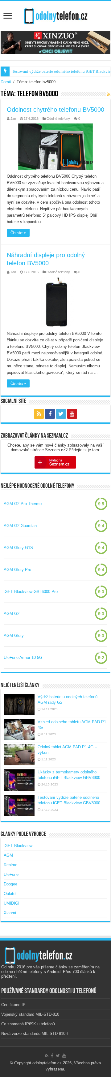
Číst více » (18, 233)
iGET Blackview (18, 845)
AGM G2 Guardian (20, 525)
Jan (13, 118)
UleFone (11, 874)
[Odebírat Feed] (108, 94)
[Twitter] (61, 414)
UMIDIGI (11, 903)
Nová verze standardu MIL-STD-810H (34, 1033)
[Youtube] (72, 414)
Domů (6, 82)
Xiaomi (10, 912)
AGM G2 (11, 613)
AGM (8, 855)
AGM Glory (14, 635)
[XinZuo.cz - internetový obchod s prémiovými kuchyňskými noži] (55, 42)
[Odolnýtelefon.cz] (55, 14)
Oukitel (10, 893)
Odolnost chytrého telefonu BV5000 (55, 109)
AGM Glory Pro (17, 569)
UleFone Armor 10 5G (23, 657)
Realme (10, 865)
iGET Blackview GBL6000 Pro (31, 591)
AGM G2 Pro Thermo (23, 503)
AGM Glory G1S (18, 547)
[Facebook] (50, 414)
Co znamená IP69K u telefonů (28, 1024)
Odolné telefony (58, 118)
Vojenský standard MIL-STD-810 (30, 1014)
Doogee (10, 884)
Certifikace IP (13, 1004)
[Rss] (39, 414)
